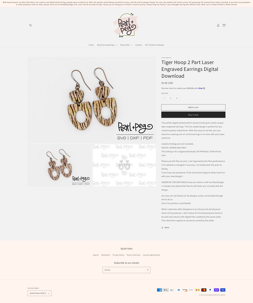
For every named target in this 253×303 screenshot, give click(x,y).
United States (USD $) (38, 293)
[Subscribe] (147, 270)
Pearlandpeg (208, 295)
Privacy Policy (118, 255)
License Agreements (151, 255)
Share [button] (166, 227)
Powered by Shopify (219, 295)
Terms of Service (133, 255)
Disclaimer (105, 255)
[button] (30, 25)
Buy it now (193, 115)
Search (96, 255)
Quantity (164, 93)
